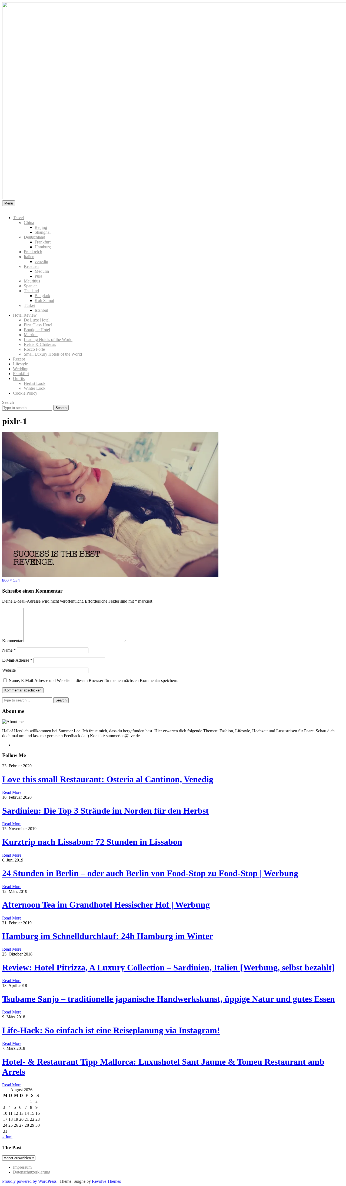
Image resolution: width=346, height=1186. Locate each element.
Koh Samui (44, 300)
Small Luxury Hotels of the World (53, 354)
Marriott (31, 334)
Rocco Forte (34, 349)
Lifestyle (20, 364)
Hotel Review (25, 315)
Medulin (42, 271)
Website (9, 670)
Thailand (31, 290)
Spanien (31, 286)
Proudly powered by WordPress (29, 1181)
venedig (41, 261)
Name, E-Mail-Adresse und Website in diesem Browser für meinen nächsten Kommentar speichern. (93, 680)
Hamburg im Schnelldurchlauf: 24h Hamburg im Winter (107, 936)
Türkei (29, 305)
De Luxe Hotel (36, 320)
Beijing (41, 227)
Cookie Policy (25, 393)
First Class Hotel (38, 325)
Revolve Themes (106, 1181)
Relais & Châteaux (40, 344)
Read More (11, 792)
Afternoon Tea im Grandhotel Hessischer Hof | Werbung (106, 904)
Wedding (20, 368)
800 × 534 (11, 580)
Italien (29, 256)
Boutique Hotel (37, 329)
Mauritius (32, 281)
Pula (38, 276)
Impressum (22, 1167)
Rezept (19, 359)
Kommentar (12, 640)
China (29, 222)
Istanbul (41, 310)
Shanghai (43, 232)
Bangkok (42, 295)
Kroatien (31, 266)
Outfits (19, 378)
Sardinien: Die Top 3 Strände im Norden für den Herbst (105, 810)
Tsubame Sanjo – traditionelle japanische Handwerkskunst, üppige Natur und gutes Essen (168, 999)
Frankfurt (43, 242)
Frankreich (33, 251)
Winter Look (34, 388)
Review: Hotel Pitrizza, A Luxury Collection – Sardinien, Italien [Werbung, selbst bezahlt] (168, 967)
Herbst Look (34, 383)
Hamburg (43, 247)
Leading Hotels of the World (48, 339)
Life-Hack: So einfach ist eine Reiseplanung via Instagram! (111, 1030)
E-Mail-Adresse (17, 660)
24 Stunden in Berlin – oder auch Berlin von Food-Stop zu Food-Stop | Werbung (150, 873)
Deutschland (34, 237)
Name (9, 650)
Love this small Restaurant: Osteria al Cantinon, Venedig (107, 779)
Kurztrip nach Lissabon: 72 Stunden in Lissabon (92, 842)
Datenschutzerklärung (31, 1172)
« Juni (7, 1137)
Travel (18, 217)
